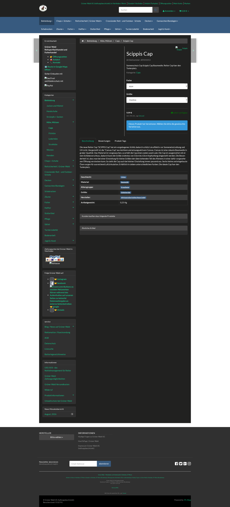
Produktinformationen (54, 395)
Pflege (107, 29)
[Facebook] (176, 463)
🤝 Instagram (60, 279)
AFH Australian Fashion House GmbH (133, 197)
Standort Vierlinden (135, 3)
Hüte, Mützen (53, 122)
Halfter (82, 29)
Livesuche (49, 349)
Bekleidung (46, 21)
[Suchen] (155, 10)
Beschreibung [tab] (88, 141)
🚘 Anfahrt (55, 59)
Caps (138, 72)
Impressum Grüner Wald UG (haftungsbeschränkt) (89, 447)
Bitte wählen (56, 437)
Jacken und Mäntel (55, 106)
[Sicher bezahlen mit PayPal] (55, 258)
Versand (141, 116)
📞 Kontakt (55, 62)
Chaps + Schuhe (63, 21)
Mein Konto (177, 3)
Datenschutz (50, 343)
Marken (187, 3)
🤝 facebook (60, 283)
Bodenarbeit (148, 29)
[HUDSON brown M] (193, 50)
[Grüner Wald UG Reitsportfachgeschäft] (63, 8)
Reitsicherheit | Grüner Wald (87, 21)
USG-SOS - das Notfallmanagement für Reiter (58, 369)
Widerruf (49, 390)
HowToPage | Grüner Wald (88, 441)
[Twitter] (180, 463)
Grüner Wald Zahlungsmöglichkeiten (55, 377)
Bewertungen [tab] (104, 141)
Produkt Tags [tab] (120, 141)
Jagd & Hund (163, 29)
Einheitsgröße (125, 192)
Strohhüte (53, 144)
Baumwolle (124, 182)
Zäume (59, 29)
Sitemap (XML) (115, 487)
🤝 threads (59, 310)
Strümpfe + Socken (55, 117)
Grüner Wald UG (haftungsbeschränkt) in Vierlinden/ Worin (103, 3)
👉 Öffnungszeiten (58, 56)
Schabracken (46, 29)
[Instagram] (189, 463)
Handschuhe (52, 111)
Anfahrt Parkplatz (151, 3)
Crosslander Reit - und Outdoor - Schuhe (123, 21)
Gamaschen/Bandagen (167, 21)
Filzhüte (52, 133)
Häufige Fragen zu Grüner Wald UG (91, 437)
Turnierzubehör (132, 29)
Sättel (117, 29)
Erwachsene (125, 187)
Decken (148, 21)
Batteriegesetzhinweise (55, 354)
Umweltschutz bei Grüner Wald (58, 401)
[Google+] (185, 463)
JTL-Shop (187, 500)
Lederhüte (53, 139)
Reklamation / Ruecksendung (57, 332)
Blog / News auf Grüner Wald (57, 327)
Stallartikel (95, 29)
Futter (70, 29)
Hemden (50, 155)
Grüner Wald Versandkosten (57, 384)
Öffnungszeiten (166, 3)
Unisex (123, 177)
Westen (50, 150)
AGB (47, 338)
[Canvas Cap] (36, 50)
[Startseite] (83, 41)
